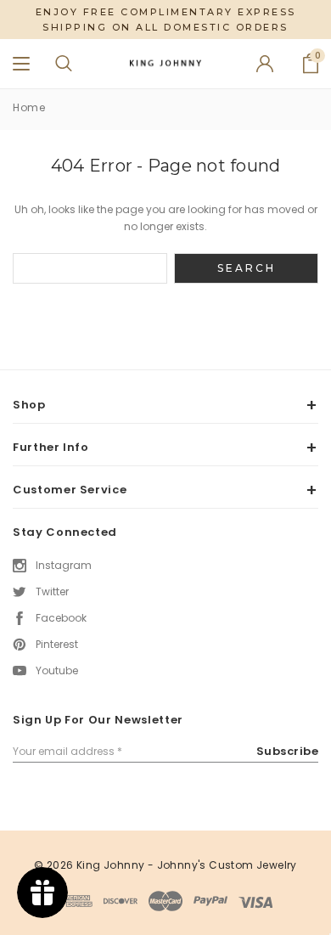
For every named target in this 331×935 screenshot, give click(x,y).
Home (29, 107)
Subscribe (287, 751)
